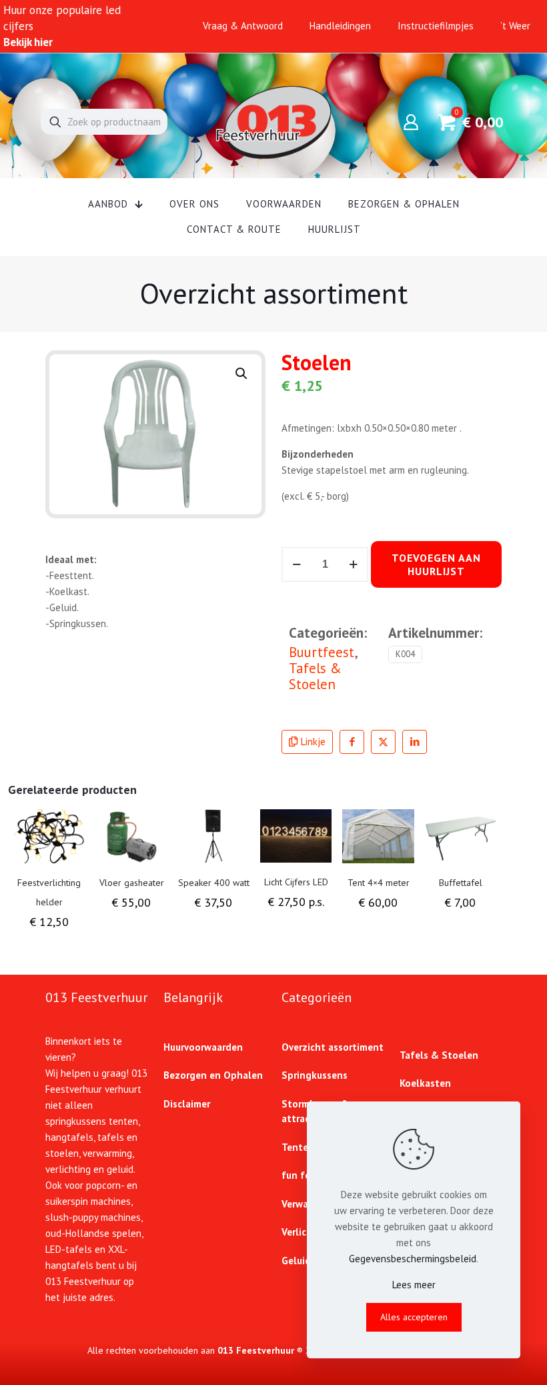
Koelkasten (425, 1083)
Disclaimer (186, 1103)
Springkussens (315, 1075)
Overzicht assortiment (333, 1047)
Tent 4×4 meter (379, 883)
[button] (242, 373)
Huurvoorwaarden (203, 1047)
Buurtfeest (321, 652)
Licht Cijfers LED (296, 882)
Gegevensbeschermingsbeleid (412, 1258)
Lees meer (414, 1284)
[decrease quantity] (296, 564)
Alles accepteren (414, 1317)
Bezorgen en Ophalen (213, 1075)
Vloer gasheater (131, 883)
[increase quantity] (353, 564)
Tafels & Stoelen (315, 676)
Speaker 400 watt (213, 883)
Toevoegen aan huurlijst (436, 564)
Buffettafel (460, 883)
